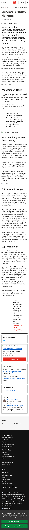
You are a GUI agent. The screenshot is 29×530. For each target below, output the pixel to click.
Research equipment (8, 456)
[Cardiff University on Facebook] (6, 487)
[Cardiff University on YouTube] (16, 487)
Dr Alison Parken (12, 400)
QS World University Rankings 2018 (14, 378)
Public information (7, 446)
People (4, 481)
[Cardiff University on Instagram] (3, 487)
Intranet (4, 477)
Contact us (14, 359)
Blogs (4, 469)
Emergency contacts (8, 444)
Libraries (4, 452)
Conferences (6, 454)
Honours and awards (9, 390)
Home (2, 7)
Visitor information (7, 440)
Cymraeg (22, 2)
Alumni (4, 467)
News (8, 7)
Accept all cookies (14, 521)
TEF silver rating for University (12, 371)
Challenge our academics (12, 349)
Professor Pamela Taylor (15, 406)
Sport (4, 459)
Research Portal (7, 483)
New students (6, 465)
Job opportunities (7, 475)
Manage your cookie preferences (14, 526)
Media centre (6, 479)
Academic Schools (7, 437)
